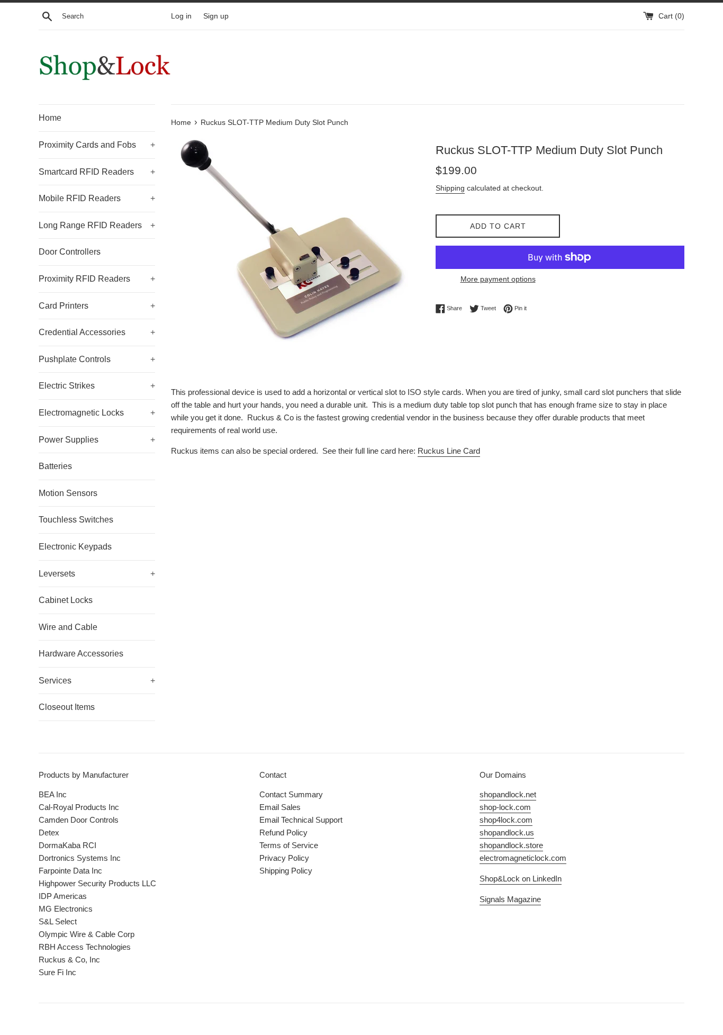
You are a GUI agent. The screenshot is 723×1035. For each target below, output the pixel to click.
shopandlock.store (511, 845)
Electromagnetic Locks (97, 412)
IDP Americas (63, 896)
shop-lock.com (505, 807)
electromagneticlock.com (523, 857)
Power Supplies (97, 439)
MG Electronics (66, 908)
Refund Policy (283, 832)
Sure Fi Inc (57, 972)
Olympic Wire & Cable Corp (86, 934)
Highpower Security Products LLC (97, 883)
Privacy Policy (284, 857)
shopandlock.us (507, 832)
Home (50, 117)
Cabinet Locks (66, 600)
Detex (49, 832)
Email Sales (280, 807)
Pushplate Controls (97, 359)
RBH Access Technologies (85, 946)
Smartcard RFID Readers (97, 171)
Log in (181, 16)
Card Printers (97, 305)
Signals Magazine (510, 899)
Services (97, 680)
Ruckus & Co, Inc (69, 959)
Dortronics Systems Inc (80, 857)
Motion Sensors (68, 493)
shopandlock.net (508, 794)
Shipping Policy (285, 870)
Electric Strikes (97, 385)
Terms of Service (288, 845)
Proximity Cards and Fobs (97, 144)
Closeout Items (67, 707)
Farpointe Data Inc (70, 870)
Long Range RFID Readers (97, 225)
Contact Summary (291, 794)
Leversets (97, 573)
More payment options (498, 279)
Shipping (450, 188)
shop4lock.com (506, 819)
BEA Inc (53, 794)
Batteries (55, 466)
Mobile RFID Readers (97, 198)
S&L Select (58, 921)
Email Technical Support (300, 819)
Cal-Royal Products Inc (79, 807)
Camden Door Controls (79, 819)
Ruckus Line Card (449, 450)
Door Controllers (70, 251)
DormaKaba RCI (67, 845)
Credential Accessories (97, 332)
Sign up (216, 16)
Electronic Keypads (75, 546)
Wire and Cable (68, 627)
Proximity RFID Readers (97, 278)
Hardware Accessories (81, 653)
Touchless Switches (76, 519)
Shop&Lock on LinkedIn (521, 878)
